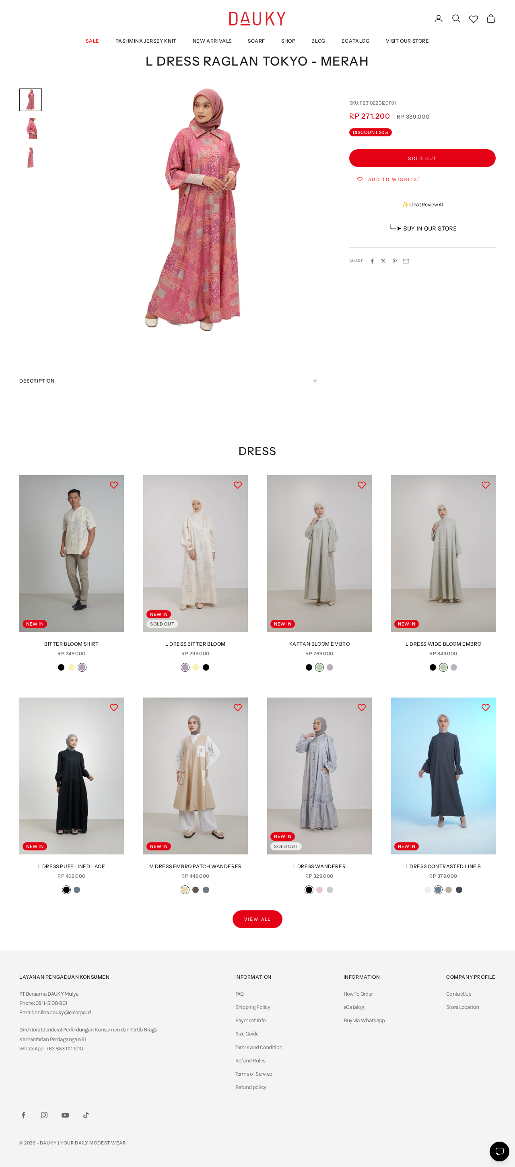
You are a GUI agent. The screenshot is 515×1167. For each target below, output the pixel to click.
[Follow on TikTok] (86, 1115)
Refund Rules (250, 1060)
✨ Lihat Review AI (422, 205)
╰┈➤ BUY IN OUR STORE (422, 228)
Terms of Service (253, 1073)
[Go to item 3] (30, 157)
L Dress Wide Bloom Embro (443, 644)
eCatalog (356, 41)
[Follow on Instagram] (44, 1115)
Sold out (422, 158)
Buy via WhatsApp (364, 1020)
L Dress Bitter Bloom (195, 644)
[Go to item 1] (30, 100)
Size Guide (247, 1033)
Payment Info (250, 1020)
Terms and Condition (258, 1047)
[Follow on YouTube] (65, 1115)
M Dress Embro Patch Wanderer (195, 866)
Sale (92, 41)
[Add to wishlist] (114, 485)
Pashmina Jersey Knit (146, 41)
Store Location (462, 1007)
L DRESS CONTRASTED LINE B (443, 866)
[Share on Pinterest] (394, 261)
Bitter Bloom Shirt (71, 644)
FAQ (239, 993)
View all (257, 919)
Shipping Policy (252, 1007)
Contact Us (458, 993)
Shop (288, 41)
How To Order (358, 993)
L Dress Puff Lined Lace (71, 866)
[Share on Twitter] (383, 261)
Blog (318, 41)
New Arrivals (212, 41)
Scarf (256, 41)
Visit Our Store (407, 41)
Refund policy (250, 1087)
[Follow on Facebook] (23, 1115)
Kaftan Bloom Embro (319, 644)
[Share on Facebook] (372, 261)
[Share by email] (406, 261)
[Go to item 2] (30, 128)
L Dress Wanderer (319, 866)
